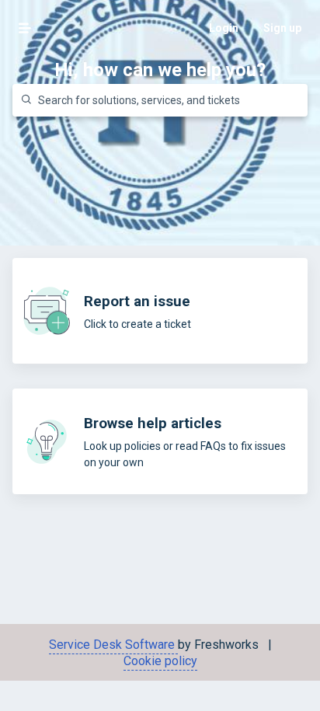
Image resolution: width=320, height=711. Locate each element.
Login (223, 28)
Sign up (282, 28)
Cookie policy (160, 660)
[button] (24, 28)
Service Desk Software (113, 644)
